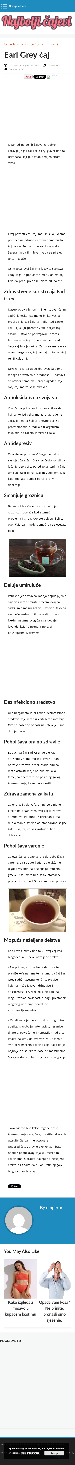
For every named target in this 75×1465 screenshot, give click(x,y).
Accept (54, 1453)
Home (23, 44)
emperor (55, 65)
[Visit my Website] (55, 1216)
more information (30, 1452)
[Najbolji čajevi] (37, 28)
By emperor (51, 1207)
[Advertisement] (37, 109)
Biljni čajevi (35, 44)
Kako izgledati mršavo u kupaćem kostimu (20, 1309)
